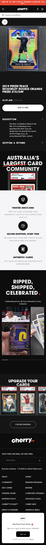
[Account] (37, 9)
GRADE (28, 477)
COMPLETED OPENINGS (34, 493)
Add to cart (23, 108)
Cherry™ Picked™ (10, 504)
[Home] (23, 8)
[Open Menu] (3, 9)
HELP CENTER (7, 488)
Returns (28, 488)
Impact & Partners (10, 510)
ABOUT (4, 477)
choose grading (23, 425)
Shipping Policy (9, 499)
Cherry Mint (30, 504)
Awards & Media (32, 510)
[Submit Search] (3, 15)
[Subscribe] (39, 460)
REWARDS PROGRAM (33, 482)
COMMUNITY (7, 482)
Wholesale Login (33, 499)
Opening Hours (8, 493)
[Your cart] (42, 9)
